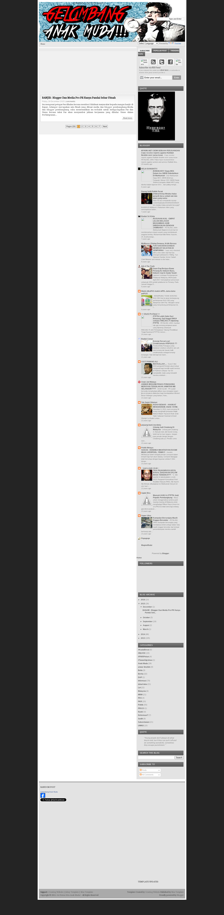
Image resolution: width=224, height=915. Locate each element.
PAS (140, 698)
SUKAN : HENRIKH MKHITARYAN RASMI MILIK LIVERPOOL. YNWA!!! (159, 451)
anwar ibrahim (144, 667)
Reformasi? (143, 715)
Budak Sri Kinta (148, 216)
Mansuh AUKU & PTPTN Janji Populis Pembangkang (166, 496)
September (148, 621)
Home (43, 44)
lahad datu (142, 684)
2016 (143, 600)
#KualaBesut (143, 650)
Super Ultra (146, 516)
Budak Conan (147, 339)
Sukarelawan (143, 722)
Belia (140, 670)
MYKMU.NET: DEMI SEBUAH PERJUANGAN (160, 151)
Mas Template (87, 892)
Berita (140, 674)
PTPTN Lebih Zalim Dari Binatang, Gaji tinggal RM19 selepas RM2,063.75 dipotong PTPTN (165, 319)
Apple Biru (145, 493)
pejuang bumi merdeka (151, 425)
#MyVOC (142, 653)
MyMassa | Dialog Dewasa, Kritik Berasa (158, 243)
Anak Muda (143, 663)
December (147, 607)
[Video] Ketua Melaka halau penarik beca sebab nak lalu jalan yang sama (165, 196)
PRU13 (141, 708)
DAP (140, 677)
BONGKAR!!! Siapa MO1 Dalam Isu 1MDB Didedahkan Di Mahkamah (165, 173)
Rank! (140, 712)
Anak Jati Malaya (148, 382)
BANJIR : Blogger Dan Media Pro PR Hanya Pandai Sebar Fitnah (79, 98)
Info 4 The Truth (148, 266)
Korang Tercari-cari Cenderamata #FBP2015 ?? (165, 342)
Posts (144, 770)
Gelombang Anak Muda (49, 792)
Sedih (140, 719)
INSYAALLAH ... (160, 364)
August (146, 625)
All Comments (147, 775)
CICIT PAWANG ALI (149, 362)
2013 (143, 638)
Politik (140, 705)
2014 (143, 634)
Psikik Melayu (147, 448)
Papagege (145, 538)
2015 (143, 604)
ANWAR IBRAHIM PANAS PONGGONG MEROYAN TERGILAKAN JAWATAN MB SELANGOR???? (158, 386)
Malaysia (142, 691)
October (146, 618)
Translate (177, 43)
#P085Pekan (143, 657)
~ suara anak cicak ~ (150, 468)
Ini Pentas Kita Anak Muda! (69, 895)
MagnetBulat (146, 545)
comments (70, 101)
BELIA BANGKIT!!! (149, 169)
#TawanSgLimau (145, 660)
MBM (140, 695)
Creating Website (56, 892)
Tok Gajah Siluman (149, 402)
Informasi (142, 681)
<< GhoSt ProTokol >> (150, 314)
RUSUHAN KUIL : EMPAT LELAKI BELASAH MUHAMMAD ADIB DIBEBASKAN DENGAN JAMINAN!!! (164, 223)
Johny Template (72, 892)
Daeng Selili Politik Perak (152, 191)
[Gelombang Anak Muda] (42, 797)
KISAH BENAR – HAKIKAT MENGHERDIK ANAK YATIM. (165, 406)
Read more (127, 118)
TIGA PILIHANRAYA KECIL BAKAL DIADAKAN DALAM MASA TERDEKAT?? (165, 472)
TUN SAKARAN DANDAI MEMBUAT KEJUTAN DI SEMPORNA (163, 248)
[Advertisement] (87, 68)
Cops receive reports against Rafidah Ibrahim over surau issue (157, 154)
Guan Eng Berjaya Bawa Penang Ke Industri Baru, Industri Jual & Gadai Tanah (165, 271)
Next (105, 126)
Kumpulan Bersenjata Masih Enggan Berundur (165, 519)
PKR (140, 701)
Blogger (165, 553)
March (145, 629)
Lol (139, 688)
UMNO (141, 726)
